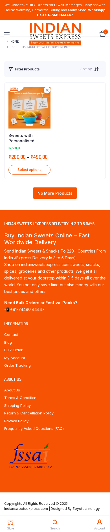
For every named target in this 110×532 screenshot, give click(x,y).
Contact (11, 334)
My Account (14, 358)
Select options (29, 170)
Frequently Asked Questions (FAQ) (34, 428)
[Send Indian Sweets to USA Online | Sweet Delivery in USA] (55, 34)
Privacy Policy (16, 421)
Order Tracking (17, 365)
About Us (12, 390)
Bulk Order (13, 350)
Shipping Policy (17, 405)
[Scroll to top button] (101, 509)
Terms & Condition (20, 397)
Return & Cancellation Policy (29, 413)
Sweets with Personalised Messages (21, 138)
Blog (8, 342)
